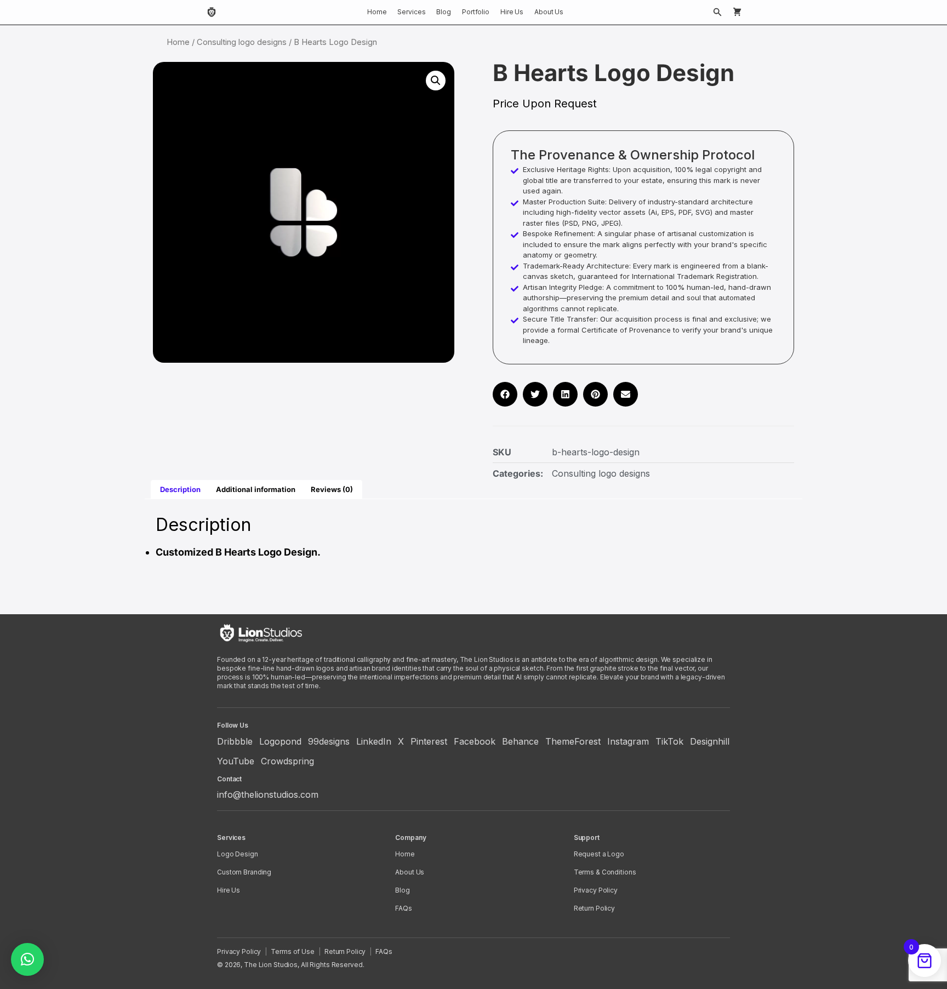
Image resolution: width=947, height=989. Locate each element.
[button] (436, 80)
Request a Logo (599, 854)
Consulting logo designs (242, 42)
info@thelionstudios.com (267, 794)
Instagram (628, 741)
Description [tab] (180, 489)
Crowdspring (287, 761)
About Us (548, 12)
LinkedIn (373, 741)
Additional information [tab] (255, 489)
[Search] (717, 12)
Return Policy (594, 908)
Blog (443, 12)
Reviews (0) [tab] (332, 489)
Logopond (280, 741)
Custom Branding (244, 872)
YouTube (235, 761)
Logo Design (237, 854)
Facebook (474, 741)
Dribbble (235, 741)
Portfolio (475, 12)
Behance (520, 741)
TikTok (669, 741)
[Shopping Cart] (737, 12)
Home (377, 12)
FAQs (403, 908)
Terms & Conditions (605, 872)
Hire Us (511, 12)
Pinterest (428, 741)
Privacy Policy (596, 890)
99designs (329, 741)
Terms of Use (293, 951)
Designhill (709, 741)
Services (411, 12)
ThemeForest (573, 741)
